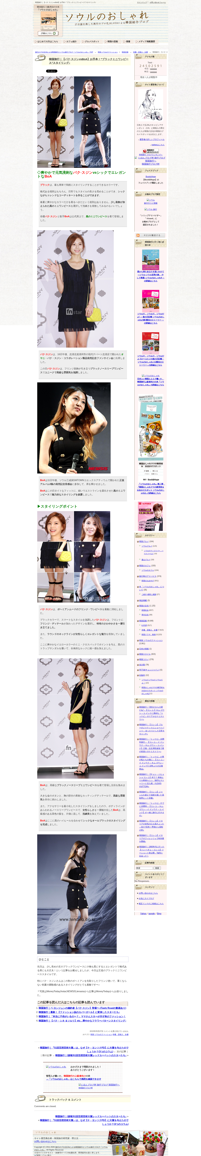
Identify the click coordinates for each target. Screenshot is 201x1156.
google (151, 913)
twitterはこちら (158, 145)
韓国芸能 (125, 52)
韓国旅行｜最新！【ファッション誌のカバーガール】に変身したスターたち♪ (79, 1012)
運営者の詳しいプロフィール (152, 139)
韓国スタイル (145, 654)
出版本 (142, 675)
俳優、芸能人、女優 (140, 52)
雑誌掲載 (143, 600)
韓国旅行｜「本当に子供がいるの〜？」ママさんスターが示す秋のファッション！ (82, 1016)
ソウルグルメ (147, 546)
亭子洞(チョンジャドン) (149, 670)
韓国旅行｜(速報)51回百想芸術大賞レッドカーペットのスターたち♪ (91, 1055)
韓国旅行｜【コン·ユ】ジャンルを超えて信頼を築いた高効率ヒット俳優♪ (151, 795)
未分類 (142, 665)
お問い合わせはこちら (148, 893)
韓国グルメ (144, 541)
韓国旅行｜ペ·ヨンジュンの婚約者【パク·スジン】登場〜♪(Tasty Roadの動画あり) (82, 1008)
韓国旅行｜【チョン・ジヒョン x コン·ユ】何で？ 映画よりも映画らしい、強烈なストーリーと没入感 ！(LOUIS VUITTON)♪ (151, 780)
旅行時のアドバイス (147, 576)
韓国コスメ (144, 659)
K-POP (144, 625)
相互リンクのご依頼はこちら (151, 904)
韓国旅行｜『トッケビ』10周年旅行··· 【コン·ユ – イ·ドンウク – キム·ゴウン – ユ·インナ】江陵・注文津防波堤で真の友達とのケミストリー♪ (151, 745)
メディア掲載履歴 (146, 41)
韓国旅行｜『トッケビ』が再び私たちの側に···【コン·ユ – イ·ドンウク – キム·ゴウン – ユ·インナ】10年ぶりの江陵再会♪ (151, 763)
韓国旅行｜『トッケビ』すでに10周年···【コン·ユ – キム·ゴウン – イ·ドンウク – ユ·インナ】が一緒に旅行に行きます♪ (151, 809)
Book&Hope (151, 176)
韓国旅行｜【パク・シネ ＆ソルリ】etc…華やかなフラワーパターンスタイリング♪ (82, 1020)
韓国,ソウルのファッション (108, 52)
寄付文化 (145, 615)
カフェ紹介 (71, 41)
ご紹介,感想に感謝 (149, 594)
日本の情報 (144, 649)
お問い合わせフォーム (158, 2)
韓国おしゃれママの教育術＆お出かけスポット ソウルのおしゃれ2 (153, 690)
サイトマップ (142, 2)
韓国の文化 (144, 606)
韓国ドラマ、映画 (149, 635)
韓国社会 (145, 610)
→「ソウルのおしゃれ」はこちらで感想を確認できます (73, 1079)
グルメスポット (92, 41)
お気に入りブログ (146, 898)
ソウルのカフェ (148, 570)
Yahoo (143, 913)
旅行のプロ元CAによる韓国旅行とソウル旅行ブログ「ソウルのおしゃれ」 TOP (64, 52)
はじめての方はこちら (48, 41)
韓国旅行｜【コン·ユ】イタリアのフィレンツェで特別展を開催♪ (151, 838)
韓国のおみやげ (148, 581)
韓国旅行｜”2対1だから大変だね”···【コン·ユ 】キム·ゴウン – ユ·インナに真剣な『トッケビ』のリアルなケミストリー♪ (151, 713)
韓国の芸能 (113, 41)
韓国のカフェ (145, 566)
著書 (128, 41)
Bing (159, 913)
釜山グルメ (146, 560)
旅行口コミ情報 (150, 203)
